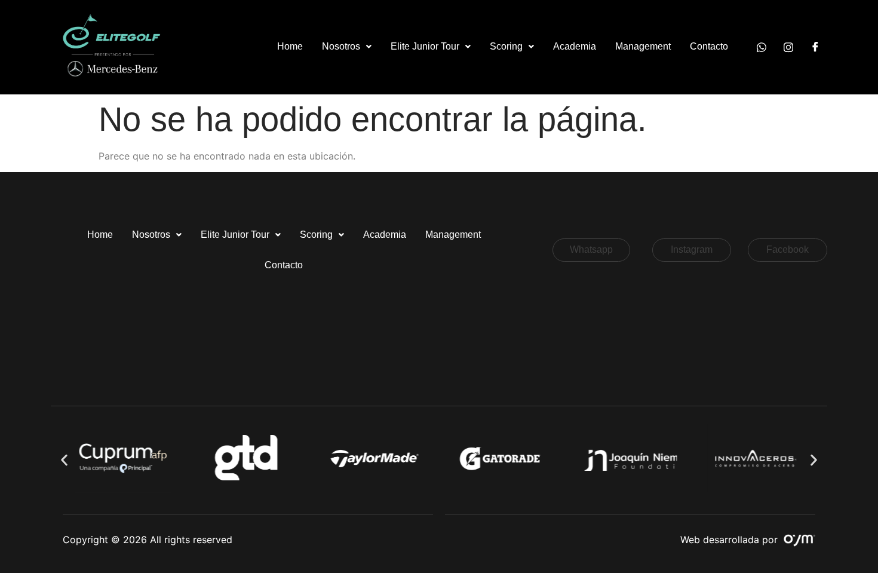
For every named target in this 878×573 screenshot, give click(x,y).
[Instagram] (788, 47)
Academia (574, 46)
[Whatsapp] (761, 47)
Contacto (709, 46)
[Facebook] (815, 47)
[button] (346, 47)
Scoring (506, 46)
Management (643, 46)
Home (290, 46)
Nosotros (341, 46)
